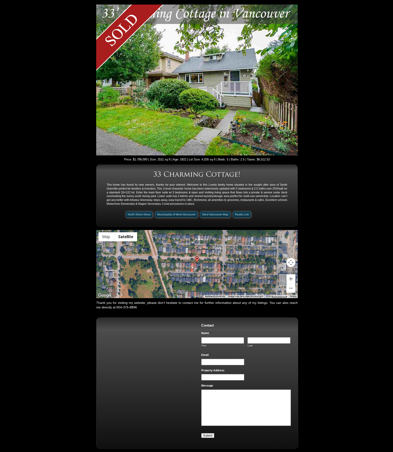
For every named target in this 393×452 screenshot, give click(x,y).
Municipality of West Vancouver (176, 214)
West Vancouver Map (215, 214)
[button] (197, 260)
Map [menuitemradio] (106, 236)
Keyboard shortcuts (215, 296)
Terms (293, 296)
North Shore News (139, 214)
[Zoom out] (290, 288)
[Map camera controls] (290, 262)
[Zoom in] (290, 278)
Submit (207, 435)
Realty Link (242, 214)
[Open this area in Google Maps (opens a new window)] (104, 295)
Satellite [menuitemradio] (125, 236)
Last (250, 345)
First (204, 345)
